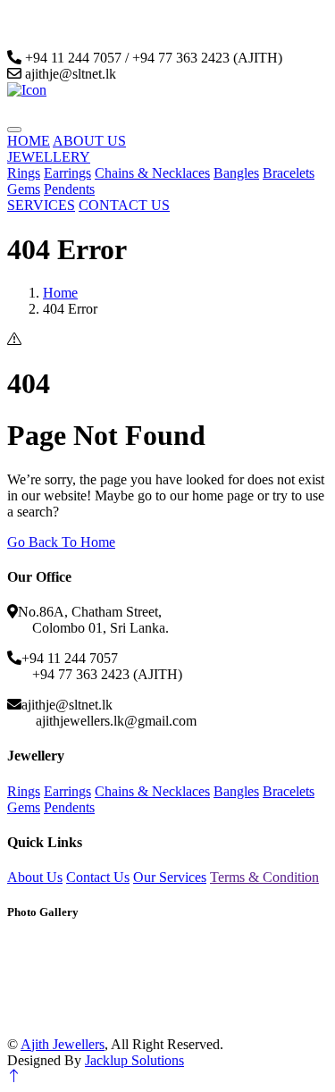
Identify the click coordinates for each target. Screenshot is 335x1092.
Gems (23, 189)
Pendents (69, 189)
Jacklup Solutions (134, 1060)
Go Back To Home (61, 542)
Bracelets (288, 173)
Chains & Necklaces (152, 173)
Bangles (236, 173)
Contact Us (98, 877)
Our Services (169, 877)
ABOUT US (89, 140)
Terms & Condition (264, 877)
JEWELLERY (48, 156)
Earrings (67, 173)
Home (60, 292)
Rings (23, 173)
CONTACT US (124, 205)
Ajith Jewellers (63, 1044)
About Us (35, 877)
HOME (28, 140)
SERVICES (41, 205)
